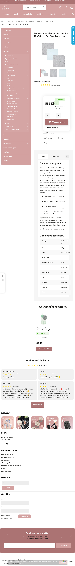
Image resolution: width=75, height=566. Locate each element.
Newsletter (2, 287)
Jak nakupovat (5, 460)
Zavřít (64, 147)
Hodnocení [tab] (55, 157)
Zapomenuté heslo (6, 518)
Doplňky (9, 83)
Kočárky (6, 47)
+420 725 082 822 (6, 440)
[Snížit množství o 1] (47, 115)
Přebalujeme (10, 70)
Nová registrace (5, 516)
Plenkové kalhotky (12, 112)
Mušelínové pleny (12, 90)
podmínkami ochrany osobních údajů (37, 538)
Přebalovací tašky (12, 106)
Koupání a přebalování (11, 65)
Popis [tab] (43, 157)
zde (24, 563)
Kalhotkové (10, 80)
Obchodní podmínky (7, 463)
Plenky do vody (11, 114)
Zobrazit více (37, 405)
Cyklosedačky (8, 156)
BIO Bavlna (10, 95)
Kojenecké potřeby (11, 59)
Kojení (7, 123)
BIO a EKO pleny (11, 117)
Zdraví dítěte (9, 126)
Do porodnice (9, 56)
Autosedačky (7, 43)
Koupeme (10, 68)
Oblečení (6, 152)
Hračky (6, 135)
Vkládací (9, 85)
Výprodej (6, 39)
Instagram (7, 444)
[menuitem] (5, 14)
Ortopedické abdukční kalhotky (15, 88)
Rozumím (63, 562)
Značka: (45, 81)
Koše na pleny (11, 73)
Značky (6, 161)
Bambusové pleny (12, 93)
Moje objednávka (47, 3)
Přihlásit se (24, 516)
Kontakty (38, 3)
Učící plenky (10, 120)
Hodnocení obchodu (37, 360)
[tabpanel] (43, 331)
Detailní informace (48, 133)
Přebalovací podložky (13, 98)
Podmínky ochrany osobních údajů (24, 3)
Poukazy (6, 34)
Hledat (44, 7)
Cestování (6, 139)
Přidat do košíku (58, 122)
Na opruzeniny (11, 101)
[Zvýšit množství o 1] (58, 115)
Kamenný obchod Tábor (8, 457)
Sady (8, 78)
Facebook (2, 444)
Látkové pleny (11, 76)
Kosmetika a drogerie (10, 148)
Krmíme (7, 62)
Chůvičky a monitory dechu (13, 129)
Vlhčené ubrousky (12, 104)
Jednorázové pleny (12, 109)
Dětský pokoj (7, 143)
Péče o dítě (7, 51)
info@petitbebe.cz (7, 437)
